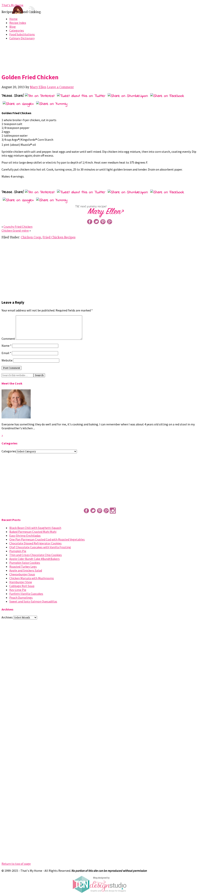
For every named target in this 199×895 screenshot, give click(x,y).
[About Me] (16, 417)
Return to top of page (16, 864)
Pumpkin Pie (17, 551)
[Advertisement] (99, 56)
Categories (16, 30)
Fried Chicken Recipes (59, 237)
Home (13, 19)
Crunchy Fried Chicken (17, 226)
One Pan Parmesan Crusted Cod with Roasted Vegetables (47, 539)
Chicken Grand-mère (15, 230)
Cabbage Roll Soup (21, 586)
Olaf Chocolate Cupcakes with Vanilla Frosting (40, 547)
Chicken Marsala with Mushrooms (31, 578)
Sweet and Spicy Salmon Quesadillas (33, 601)
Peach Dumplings (21, 597)
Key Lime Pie (17, 590)
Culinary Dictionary (22, 38)
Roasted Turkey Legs (23, 566)
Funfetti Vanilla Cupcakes (26, 594)
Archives (7, 617)
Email (6, 353)
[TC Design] (99, 892)
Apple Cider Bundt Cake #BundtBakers (34, 559)
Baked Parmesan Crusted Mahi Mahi (32, 532)
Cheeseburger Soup (22, 574)
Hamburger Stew (20, 582)
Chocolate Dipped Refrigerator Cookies (35, 543)
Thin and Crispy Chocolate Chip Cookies (35, 555)
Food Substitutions (22, 34)
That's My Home (12, 5)
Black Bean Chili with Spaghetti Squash (35, 528)
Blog (12, 26)
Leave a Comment (60, 87)
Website (7, 360)
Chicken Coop (31, 237)
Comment (8, 339)
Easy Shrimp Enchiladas (25, 535)
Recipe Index (17, 23)
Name (6, 345)
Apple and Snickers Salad (25, 570)
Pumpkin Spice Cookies (24, 563)
